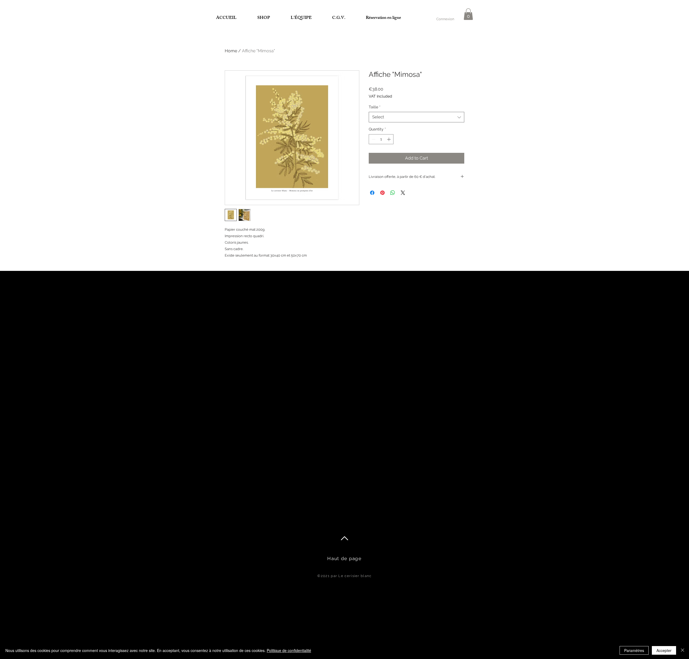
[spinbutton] (381, 139)
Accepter (664, 650)
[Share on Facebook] (372, 192)
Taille (375, 107)
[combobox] (416, 117)
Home (231, 50)
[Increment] (389, 139)
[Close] (682, 650)
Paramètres (634, 650)
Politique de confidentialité (289, 650)
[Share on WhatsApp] (392, 192)
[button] (468, 14)
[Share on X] (403, 192)
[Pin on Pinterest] (382, 192)
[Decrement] (373, 139)
